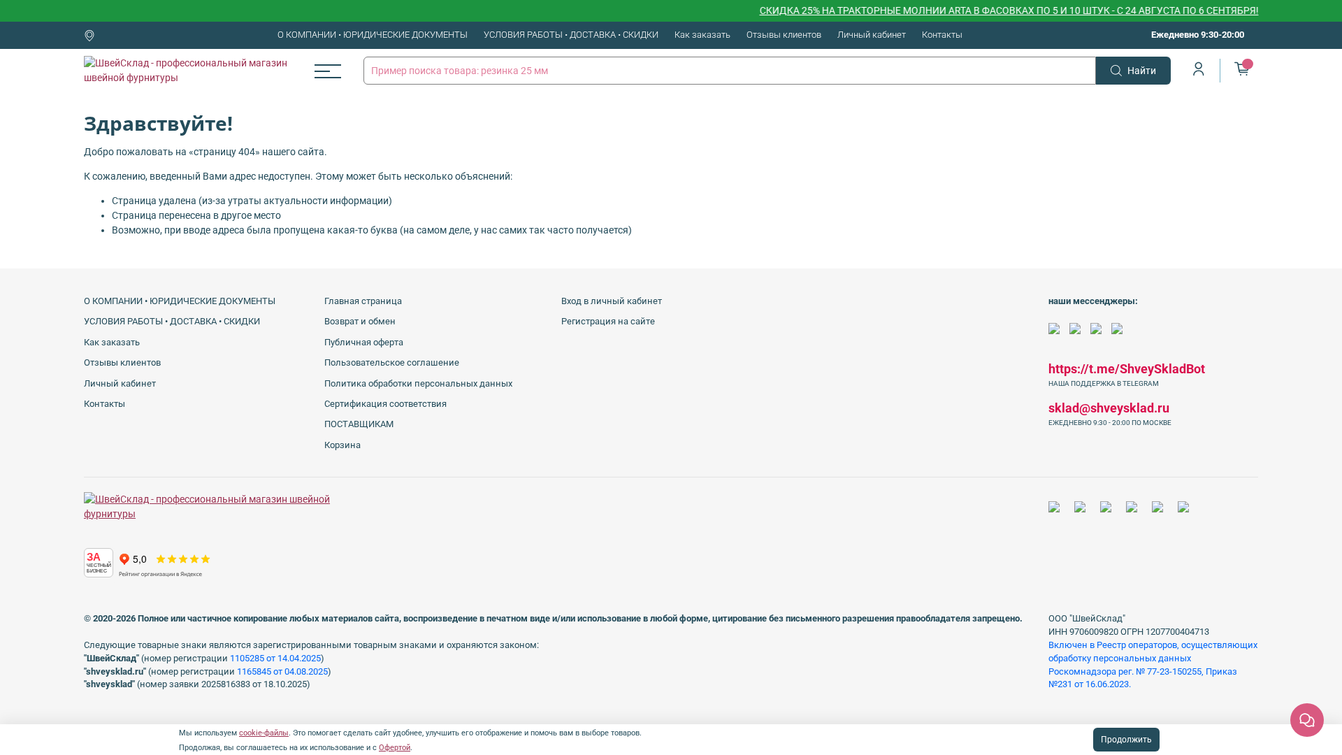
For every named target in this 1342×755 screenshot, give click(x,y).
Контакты (942, 34)
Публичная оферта (363, 342)
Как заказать (702, 34)
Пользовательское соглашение (391, 362)
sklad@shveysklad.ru (1108, 408)
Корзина (342, 445)
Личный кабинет (871, 34)
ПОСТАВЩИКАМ (359, 424)
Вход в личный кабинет (611, 301)
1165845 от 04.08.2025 (282, 671)
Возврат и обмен (360, 321)
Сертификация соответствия (385, 403)
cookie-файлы (264, 733)
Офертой (394, 747)
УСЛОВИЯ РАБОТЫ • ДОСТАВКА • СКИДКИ (571, 34)
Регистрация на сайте (608, 321)
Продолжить (1126, 740)
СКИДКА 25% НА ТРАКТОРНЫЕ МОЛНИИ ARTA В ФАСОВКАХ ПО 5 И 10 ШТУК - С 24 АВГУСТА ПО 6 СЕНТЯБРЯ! (994, 10)
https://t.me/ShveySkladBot (1126, 368)
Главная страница (363, 301)
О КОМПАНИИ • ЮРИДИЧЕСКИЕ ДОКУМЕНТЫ (372, 34)
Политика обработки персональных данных (418, 383)
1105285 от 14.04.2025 (275, 658)
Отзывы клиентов (783, 34)
